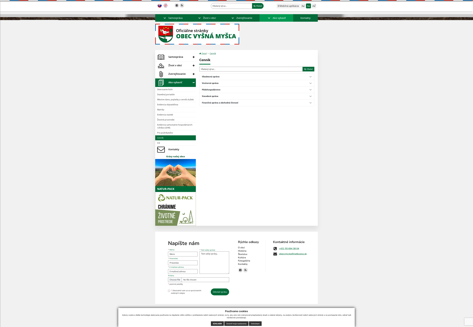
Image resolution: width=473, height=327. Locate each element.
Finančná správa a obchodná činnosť (220, 102)
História (242, 250)
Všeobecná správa (211, 76)
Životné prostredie (165, 119)
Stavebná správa (210, 96)
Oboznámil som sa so (186, 291)
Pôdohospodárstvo (211, 89)
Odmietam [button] (255, 324)
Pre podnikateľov (165, 132)
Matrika (160, 109)
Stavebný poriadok (166, 94)
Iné (158, 143)
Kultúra (242, 257)
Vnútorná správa (210, 83)
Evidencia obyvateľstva (167, 104)
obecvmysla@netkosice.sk (293, 253)
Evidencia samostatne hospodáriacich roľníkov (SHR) (174, 126)
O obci (241, 247)
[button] (172, 18)
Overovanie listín (165, 89)
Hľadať (258, 6)
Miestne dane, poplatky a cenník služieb (175, 99)
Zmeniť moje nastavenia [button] (236, 324)
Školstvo (242, 254)
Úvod (204, 53)
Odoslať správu (220, 292)
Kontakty (305, 18)
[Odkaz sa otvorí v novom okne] (176, 5)
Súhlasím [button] (217, 324)
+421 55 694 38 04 (289, 248)
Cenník (160, 137)
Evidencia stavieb (165, 114)
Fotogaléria (244, 260)
